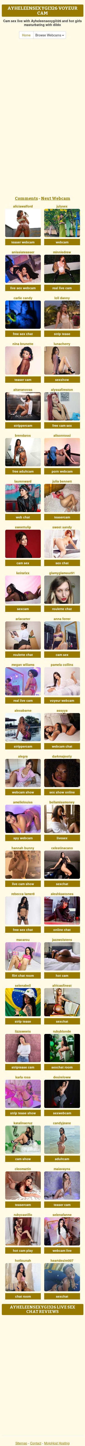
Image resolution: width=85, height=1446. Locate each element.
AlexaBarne (23, 710)
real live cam (62, 288)
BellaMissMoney (62, 802)
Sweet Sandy (62, 527)
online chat (62, 929)
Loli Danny (62, 298)
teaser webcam (22, 242)
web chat (23, 517)
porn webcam (62, 471)
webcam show (23, 792)
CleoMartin (23, 1168)
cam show (23, 1159)
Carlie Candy (23, 298)
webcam (62, 242)
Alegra (23, 756)
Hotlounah (23, 1260)
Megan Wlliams (23, 664)
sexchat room (62, 1067)
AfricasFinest (62, 985)
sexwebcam (62, 1113)
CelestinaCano (62, 848)
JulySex (62, 206)
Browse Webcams (48, 35)
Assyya (62, 710)
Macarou (23, 939)
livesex (62, 838)
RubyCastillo (23, 1214)
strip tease (62, 333)
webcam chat (62, 746)
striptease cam (23, 1067)
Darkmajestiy (62, 756)
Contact (35, 1443)
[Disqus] (42, 1373)
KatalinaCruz (23, 1123)
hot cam (62, 975)
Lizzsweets (23, 1031)
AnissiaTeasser (23, 252)
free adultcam (23, 471)
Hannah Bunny (23, 848)
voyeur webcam (62, 700)
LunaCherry (62, 343)
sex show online (62, 792)
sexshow (62, 379)
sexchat (62, 884)
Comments (26, 198)
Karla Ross (23, 1077)
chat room (23, 1296)
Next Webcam (55, 198)
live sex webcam (23, 288)
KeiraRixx (22, 573)
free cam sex (62, 425)
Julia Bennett (62, 481)
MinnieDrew (62, 252)
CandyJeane (62, 1123)
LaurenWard (23, 481)
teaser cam (23, 379)
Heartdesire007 (62, 1260)
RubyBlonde (62, 1031)
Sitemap (21, 1443)
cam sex (23, 563)
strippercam (23, 425)
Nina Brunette (22, 343)
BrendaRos (23, 435)
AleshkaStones (62, 893)
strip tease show (23, 1113)
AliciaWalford (23, 206)
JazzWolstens (62, 939)
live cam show (23, 884)
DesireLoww (62, 1077)
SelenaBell (23, 985)
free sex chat (23, 333)
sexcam (23, 608)
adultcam (62, 1159)
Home (26, 35)
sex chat (62, 563)
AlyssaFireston (62, 389)
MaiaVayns (62, 1168)
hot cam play (23, 1250)
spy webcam (23, 838)
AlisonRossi (62, 435)
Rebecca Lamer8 (23, 893)
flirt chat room (23, 975)
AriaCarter (23, 618)
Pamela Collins (62, 664)
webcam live (62, 1250)
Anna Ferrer (62, 618)
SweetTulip (23, 527)
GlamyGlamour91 (62, 573)
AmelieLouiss (23, 802)
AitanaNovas (22, 389)
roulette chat (62, 608)
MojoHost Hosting (57, 1443)
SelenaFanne (62, 1214)
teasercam (62, 517)
